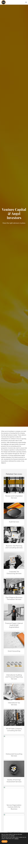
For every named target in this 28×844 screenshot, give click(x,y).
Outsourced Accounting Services (14, 755)
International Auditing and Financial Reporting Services (14, 677)
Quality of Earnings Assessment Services (14, 781)
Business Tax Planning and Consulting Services (14, 547)
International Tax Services (14, 704)
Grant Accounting (14, 651)
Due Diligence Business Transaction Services (14, 598)
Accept (4, 841)
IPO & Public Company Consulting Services (14, 729)
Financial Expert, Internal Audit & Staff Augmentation (14, 625)
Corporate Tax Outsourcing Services (14, 572)
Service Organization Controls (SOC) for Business (14, 807)
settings (16, 838)
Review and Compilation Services (14, 497)
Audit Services (14, 522)
